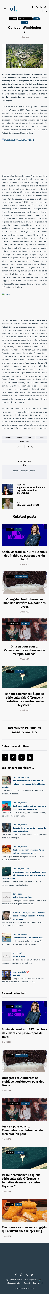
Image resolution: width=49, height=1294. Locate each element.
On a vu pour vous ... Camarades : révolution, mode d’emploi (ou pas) (24, 650)
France (24, 847)
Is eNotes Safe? (19, 956)
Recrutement (38, 1283)
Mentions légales (13, 1283)
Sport (36, 19)
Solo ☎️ (25, 972)
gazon (19, 438)
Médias (18, 529)
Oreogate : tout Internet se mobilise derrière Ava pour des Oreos (24, 603)
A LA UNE (13, 19)
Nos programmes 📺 (33, 1280)
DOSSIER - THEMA (25, 19)
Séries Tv (25, 623)
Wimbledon (24, 441)
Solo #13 (16, 975)
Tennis (24, 22)
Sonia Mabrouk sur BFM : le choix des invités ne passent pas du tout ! (24, 555)
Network (41, 912)
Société (24, 934)
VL (24, 465)
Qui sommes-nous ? (14, 1280)
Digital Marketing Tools (22, 897)
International (21, 576)
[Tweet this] (31, 447)
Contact (27, 1283)
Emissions (32, 912)
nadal (30, 438)
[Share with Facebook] (28, 447)
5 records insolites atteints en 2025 (28, 938)
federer (8, 438)
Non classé (17, 894)
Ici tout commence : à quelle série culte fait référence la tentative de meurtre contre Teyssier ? (24, 875)
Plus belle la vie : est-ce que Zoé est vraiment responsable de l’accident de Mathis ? (23, 784)
